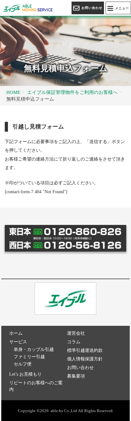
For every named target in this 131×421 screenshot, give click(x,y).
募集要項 (76, 376)
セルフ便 (22, 364)
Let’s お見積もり (25, 374)
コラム (73, 341)
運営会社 (76, 333)
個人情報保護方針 (85, 359)
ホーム (16, 333)
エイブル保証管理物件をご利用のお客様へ (72, 92)
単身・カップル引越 (34, 349)
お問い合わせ (80, 367)
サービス (18, 341)
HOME (13, 92)
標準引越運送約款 (85, 350)
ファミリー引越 (29, 356)
